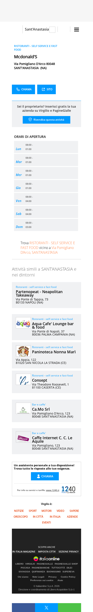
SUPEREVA (68, 572)
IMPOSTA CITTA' (47, 551)
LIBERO (19, 564)
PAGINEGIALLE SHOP (66, 564)
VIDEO (60, 511)
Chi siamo (23, 577)
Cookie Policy (68, 577)
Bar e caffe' (39, 404)
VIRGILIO (30, 564)
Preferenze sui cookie (41, 580)
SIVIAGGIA (24, 572)
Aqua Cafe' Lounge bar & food (53, 325)
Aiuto (60, 580)
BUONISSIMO (54, 572)
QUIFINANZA (38, 572)
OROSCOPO (21, 516)
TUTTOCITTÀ (58, 568)
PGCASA (25, 568)
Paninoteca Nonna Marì (54, 351)
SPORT (33, 511)
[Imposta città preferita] (17, 29)
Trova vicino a (48, 248)
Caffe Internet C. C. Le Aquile (52, 439)
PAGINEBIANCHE (41, 568)
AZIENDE (72, 516)
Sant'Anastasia (37, 29)
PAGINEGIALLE (45, 564)
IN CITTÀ (38, 516)
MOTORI (46, 511)
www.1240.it (52, 490)
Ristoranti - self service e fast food (36, 287)
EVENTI (46, 522)
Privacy (52, 577)
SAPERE (74, 511)
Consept (39, 380)
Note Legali (38, 577)
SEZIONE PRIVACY (69, 551)
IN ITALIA (55, 516)
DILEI (69, 568)
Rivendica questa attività (48, 119)
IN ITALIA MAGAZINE (23, 551)
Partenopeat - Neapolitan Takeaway (39, 293)
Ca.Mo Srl (41, 409)
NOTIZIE (19, 511)
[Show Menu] (76, 29)
